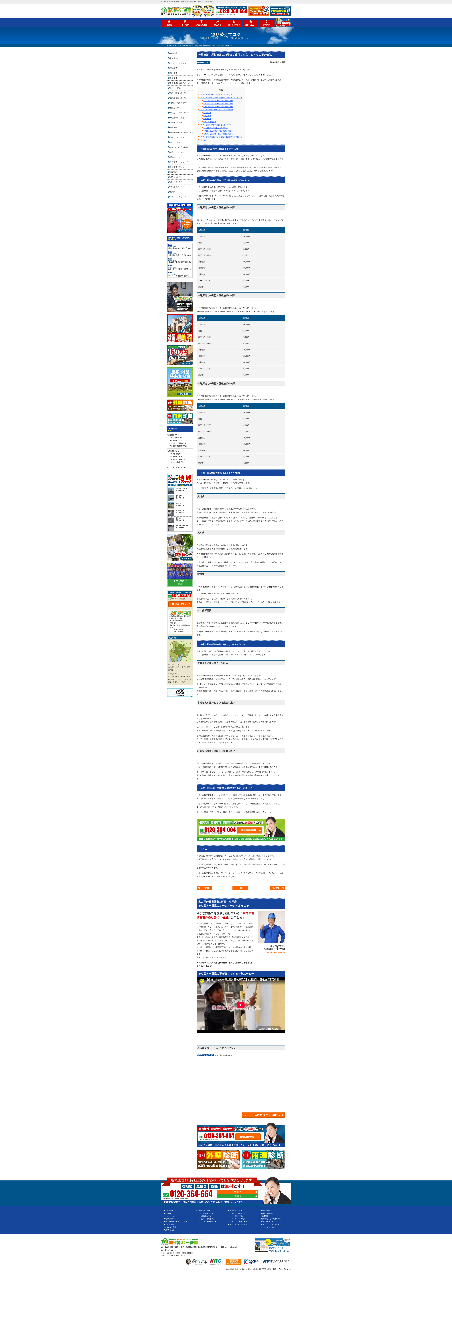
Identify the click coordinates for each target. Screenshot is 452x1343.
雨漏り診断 (266, 1210)
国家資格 (173, 172)
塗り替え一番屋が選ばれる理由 (176, 1222)
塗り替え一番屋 (176, 182)
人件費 (207, 116)
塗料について (175, 177)
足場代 (207, 113)
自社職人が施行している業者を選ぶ (218, 131)
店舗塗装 (173, 53)
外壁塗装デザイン (177, 167)
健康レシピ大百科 (177, 137)
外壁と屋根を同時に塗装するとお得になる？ (216, 95)
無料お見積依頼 (247, 1136)
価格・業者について (178, 93)
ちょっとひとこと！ (178, 142)
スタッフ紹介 (169, 1224)
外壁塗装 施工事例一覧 (180, 504)
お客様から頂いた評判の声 (271, 1219)
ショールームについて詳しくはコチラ (262, 1115)
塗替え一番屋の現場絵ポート (181, 132)
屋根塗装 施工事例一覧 (180, 519)
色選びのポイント (177, 108)
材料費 (207, 119)
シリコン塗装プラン (176, 438)
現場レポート (175, 157)
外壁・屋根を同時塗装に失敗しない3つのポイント (218, 125)
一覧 (240, 888)
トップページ (169, 1210)
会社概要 (168, 1213)
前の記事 (276, 888)
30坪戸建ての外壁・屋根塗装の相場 (218, 101)
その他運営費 (209, 122)
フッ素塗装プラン (176, 440)
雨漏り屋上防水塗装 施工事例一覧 (182, 526)
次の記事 (205, 888)
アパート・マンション (179, 63)
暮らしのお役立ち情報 (179, 147)
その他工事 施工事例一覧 (180, 497)
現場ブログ (174, 187)
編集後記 (173, 128)
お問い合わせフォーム (180, 604)
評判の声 (266, 25)
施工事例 (217, 25)
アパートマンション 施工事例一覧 (182, 489)
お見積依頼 (237, 1196)
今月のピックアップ (178, 152)
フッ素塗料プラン (176, 456)
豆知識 (172, 192)
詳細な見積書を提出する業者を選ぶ (218, 134)
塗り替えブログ (234, 25)
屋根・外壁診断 (267, 1213)
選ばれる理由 (201, 25)
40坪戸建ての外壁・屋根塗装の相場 (218, 107)
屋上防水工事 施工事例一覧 (180, 512)
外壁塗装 (173, 78)
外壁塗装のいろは (203, 62)
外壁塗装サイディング (179, 162)
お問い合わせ (169, 1230)
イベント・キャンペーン (180, 197)
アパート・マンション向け (177, 467)
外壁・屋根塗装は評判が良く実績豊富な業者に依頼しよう (221, 137)
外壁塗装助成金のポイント (180, 83)
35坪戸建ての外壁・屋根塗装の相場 (218, 104)
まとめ (202, 140)
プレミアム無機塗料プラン (179, 446)
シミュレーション (268, 1227)
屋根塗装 (173, 73)
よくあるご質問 (170, 1227)
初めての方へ (169, 1219)
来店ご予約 (237, 1192)
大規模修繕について (178, 98)
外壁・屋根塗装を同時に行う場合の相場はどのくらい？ (220, 98)
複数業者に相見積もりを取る (215, 128)
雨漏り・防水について (179, 103)
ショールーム (169, 1216)
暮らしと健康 (175, 88)
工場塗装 (173, 68)
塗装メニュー (250, 25)
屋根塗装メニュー (236, 1210)
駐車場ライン (175, 58)
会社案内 (185, 25)
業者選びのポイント (178, 123)
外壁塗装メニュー (204, 1210)
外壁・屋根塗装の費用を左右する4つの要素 (216, 110)
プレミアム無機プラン (177, 462)
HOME (169, 25)
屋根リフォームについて (180, 113)
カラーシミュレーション (270, 1224)
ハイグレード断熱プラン (178, 443)
